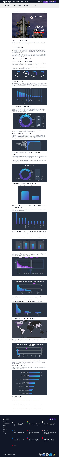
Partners (22, 1)
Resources (26, 1)
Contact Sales (40, 1)
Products (17, 1)
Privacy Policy (5, 433)
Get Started (46, 1)
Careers (4, 431)
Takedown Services (6, 423)
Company (13, 1)
